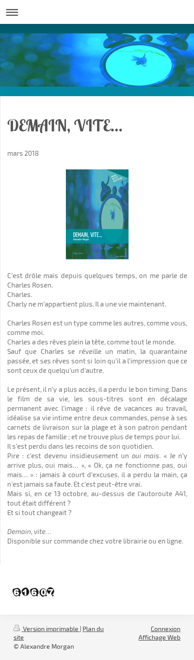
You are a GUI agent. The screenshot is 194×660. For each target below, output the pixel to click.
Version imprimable (51, 628)
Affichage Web (159, 637)
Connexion (165, 628)
